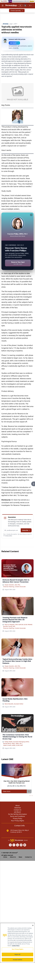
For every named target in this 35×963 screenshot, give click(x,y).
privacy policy (8, 535)
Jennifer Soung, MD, (9, 626)
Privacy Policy (17, 818)
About (17, 805)
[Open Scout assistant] (25, 5)
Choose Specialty (15, 10)
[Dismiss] (31, 215)
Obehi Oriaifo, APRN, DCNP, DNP (13, 745)
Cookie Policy (15, 945)
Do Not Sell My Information (17, 814)
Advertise (17, 808)
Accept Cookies (17, 959)
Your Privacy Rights (17, 821)
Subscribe (25, 530)
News (20, 857)
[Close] (33, 925)
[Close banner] (32, 2)
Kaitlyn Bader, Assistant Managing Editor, (17, 742)
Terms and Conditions (17, 816)
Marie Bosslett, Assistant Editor (14, 704)
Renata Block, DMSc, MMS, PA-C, (13, 743)
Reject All (17, 954)
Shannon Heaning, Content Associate (14, 586)
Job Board (17, 812)
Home (5, 857)
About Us (13, 857)
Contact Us (17, 810)
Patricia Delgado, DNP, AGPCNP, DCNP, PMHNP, (18, 624)
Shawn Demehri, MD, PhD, (12, 585)
